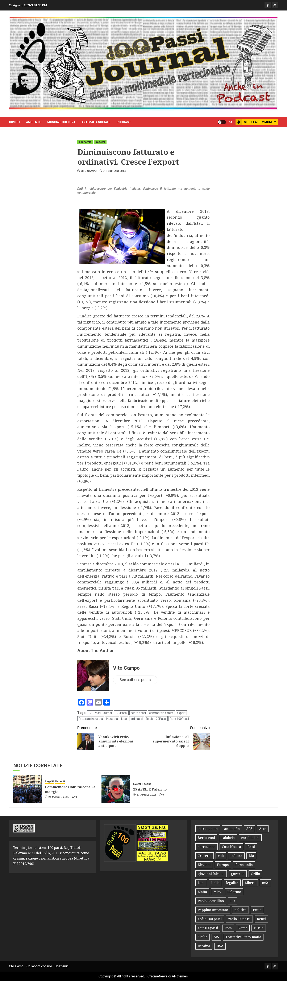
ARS (249, 828)
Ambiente (33, 122)
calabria (228, 837)
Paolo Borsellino (211, 901)
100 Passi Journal (100, 713)
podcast (124, 122)
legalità (232, 883)
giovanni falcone (211, 873)
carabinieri (250, 837)
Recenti (100, 142)
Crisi (251, 846)
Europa (223, 864)
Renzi (261, 919)
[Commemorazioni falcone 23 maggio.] (27, 789)
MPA (217, 892)
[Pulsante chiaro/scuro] (222, 122)
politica (240, 910)
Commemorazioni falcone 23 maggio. (70, 789)
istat (124, 718)
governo (237, 873)
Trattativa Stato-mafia (243, 937)
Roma (242, 928)
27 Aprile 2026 (146, 794)
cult (221, 855)
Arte (262, 828)
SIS (216, 937)
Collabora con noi (39, 966)
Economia (85, 142)
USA (220, 946)
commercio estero (161, 713)
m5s (265, 883)
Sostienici (62, 966)
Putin (257, 910)
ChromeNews (157, 976)
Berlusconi (206, 837)
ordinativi (136, 718)
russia (258, 928)
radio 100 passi (210, 919)
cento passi (138, 713)
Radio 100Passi (156, 718)
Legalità (49, 781)
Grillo (255, 873)
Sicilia (202, 937)
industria (112, 718)
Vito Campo (88, 171)
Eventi (137, 784)
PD (232, 901)
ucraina (204, 946)
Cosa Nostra (231, 846)
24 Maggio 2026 (58, 797)
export (181, 713)
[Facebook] (268, 5)
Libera (250, 883)
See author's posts (135, 679)
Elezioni (204, 864)
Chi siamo (16, 966)
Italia (215, 883)
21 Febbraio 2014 (114, 171)
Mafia (202, 892)
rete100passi (208, 928)
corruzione (206, 846)
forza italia (244, 864)
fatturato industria (91, 718)
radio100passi (239, 919)
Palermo (234, 892)
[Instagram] (275, 5)
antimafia (232, 828)
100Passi (121, 713)
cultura (236, 855)
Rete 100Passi (179, 718)
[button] (230, 122)
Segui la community (260, 122)
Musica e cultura (61, 122)
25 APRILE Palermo (150, 789)
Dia (251, 855)
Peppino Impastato (213, 910)
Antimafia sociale (96, 122)
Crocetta (204, 855)
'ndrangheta (208, 828)
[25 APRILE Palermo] (115, 789)
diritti (14, 122)
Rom (228, 928)
